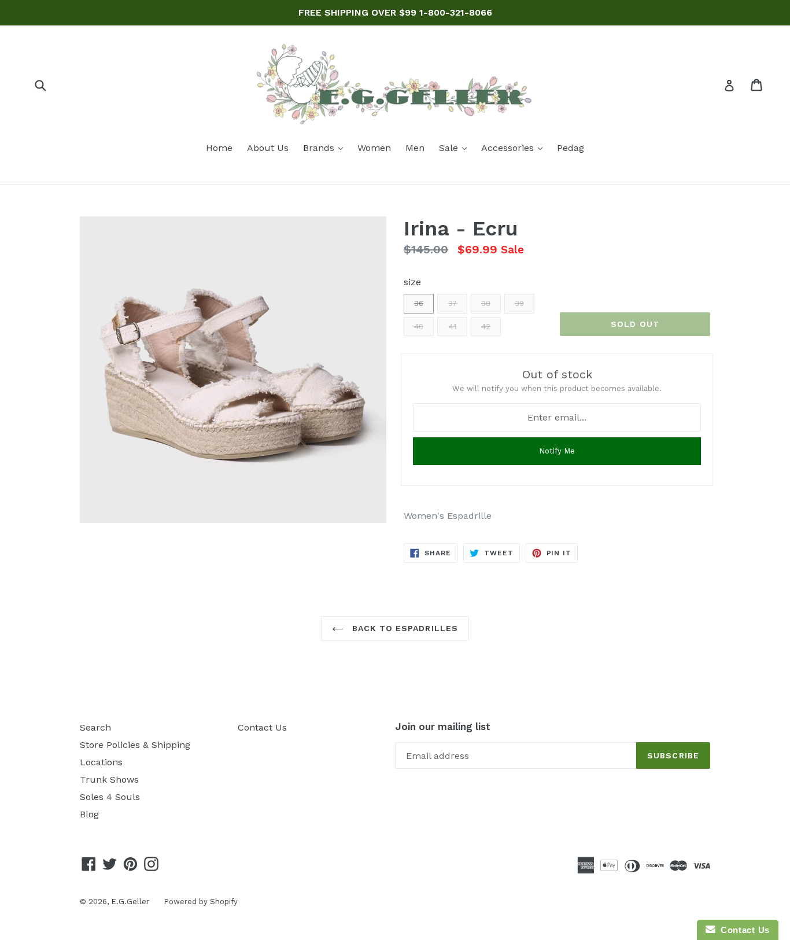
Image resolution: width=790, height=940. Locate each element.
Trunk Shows (109, 779)
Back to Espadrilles (403, 628)
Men (414, 147)
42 (485, 326)
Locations (101, 762)
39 (519, 303)
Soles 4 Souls (110, 796)
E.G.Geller (130, 901)
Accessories (514, 147)
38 (485, 303)
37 (452, 303)
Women (374, 147)
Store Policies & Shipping (135, 744)
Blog (89, 814)
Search (95, 727)
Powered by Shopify (201, 901)
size (412, 282)
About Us (268, 147)
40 (418, 326)
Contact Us (262, 727)
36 (418, 303)
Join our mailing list (442, 726)
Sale (455, 147)
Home (219, 147)
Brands (326, 147)
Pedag (570, 147)
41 (452, 326)
